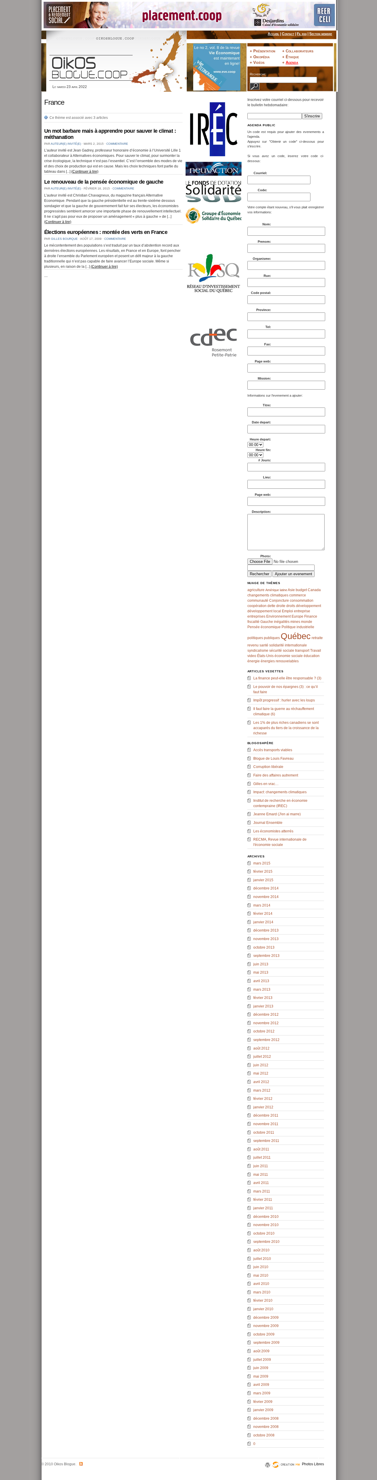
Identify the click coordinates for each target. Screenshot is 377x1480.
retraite (317, 638)
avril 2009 (261, 1385)
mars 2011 (261, 1191)
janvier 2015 (263, 880)
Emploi (287, 611)
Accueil (273, 34)
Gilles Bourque (64, 238)
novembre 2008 (266, 1427)
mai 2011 (260, 1175)
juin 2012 (260, 1065)
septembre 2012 (266, 1040)
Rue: (267, 275)
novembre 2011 (265, 1124)
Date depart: (261, 422)
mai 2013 (260, 972)
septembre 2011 (266, 1141)
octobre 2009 (264, 1334)
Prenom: (264, 241)
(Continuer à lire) (84, 171)
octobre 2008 (264, 1435)
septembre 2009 (266, 1343)
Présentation (264, 51)
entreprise (302, 611)
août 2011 (261, 1149)
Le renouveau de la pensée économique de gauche (103, 182)
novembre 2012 (266, 1023)
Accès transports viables (272, 750)
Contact (288, 34)
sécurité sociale (281, 650)
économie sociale (289, 656)
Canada (314, 590)
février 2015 (262, 871)
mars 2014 (261, 905)
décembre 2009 (266, 1318)
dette (271, 606)
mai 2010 (260, 1275)
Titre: (267, 405)
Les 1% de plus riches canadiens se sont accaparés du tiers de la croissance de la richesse (286, 728)
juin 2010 (260, 1267)
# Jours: (264, 460)
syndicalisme (257, 650)
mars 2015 (261, 863)
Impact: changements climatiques (280, 792)
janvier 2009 (263, 1410)
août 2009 (261, 1351)
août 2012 (261, 1048)
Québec (296, 636)
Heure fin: (263, 450)
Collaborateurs (299, 51)
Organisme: (262, 258)
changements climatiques (267, 595)
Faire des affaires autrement (275, 775)
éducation (312, 656)
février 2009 (262, 1402)
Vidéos (258, 62)
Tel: (268, 327)
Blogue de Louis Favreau (273, 758)
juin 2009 (260, 1368)
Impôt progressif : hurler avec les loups (284, 700)
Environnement (278, 616)
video (251, 656)
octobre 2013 (264, 947)
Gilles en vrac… (266, 784)
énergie (253, 661)
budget (301, 590)
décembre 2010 (266, 1217)
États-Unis (265, 656)
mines (295, 622)
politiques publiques (263, 638)
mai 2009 (260, 1376)
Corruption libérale (268, 767)
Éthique (292, 57)
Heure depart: (260, 439)
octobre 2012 (264, 1031)
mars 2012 (261, 1090)
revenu (253, 645)
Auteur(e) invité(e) (66, 143)
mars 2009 (261, 1393)
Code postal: (261, 293)
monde (306, 622)
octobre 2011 (263, 1132)
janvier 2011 (263, 1208)
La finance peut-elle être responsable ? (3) (287, 678)
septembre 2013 (266, 956)
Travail (315, 650)
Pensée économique (264, 627)
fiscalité (253, 622)
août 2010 (261, 1250)
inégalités (282, 622)
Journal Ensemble (267, 823)
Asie (291, 590)
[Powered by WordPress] (267, 1472)
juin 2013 (260, 964)
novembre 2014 (266, 897)
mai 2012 (260, 1073)
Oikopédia (261, 57)
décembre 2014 (266, 888)
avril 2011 (261, 1183)
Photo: (265, 556)
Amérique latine (276, 590)
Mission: (264, 378)
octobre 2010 (264, 1233)
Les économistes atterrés (273, 831)
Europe (297, 616)
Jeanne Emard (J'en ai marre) (277, 814)
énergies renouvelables (280, 661)
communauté (257, 600)
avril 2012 (261, 1082)
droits (290, 606)
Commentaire (117, 143)
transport (302, 650)
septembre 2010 (266, 1242)
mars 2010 (261, 1292)
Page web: (263, 361)
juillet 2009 (262, 1360)
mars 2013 (261, 989)
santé (263, 645)
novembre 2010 (266, 1225)
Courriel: (261, 173)
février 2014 (262, 914)
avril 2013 (261, 981)
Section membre (320, 34)
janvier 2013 (263, 1006)
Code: (263, 190)
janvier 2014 (263, 922)
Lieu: (267, 477)
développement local (264, 611)
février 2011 (262, 1200)
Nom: (266, 224)
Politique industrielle (298, 627)
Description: (261, 511)
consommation (301, 600)
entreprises (256, 616)
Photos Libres (313, 1464)
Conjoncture (279, 600)
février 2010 (262, 1300)
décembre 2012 (266, 1014)
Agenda (292, 62)
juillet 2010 (262, 1259)
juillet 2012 (262, 1057)
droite (280, 606)
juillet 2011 (262, 1157)
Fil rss (302, 34)
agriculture (255, 590)
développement (308, 606)
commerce (297, 595)
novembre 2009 (266, 1326)
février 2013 (262, 998)
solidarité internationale (288, 645)
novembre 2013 (266, 939)
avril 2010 (261, 1284)
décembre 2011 (265, 1115)
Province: (263, 310)
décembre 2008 (266, 1418)
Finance (310, 616)
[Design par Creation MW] (286, 1472)
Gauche (266, 622)
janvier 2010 (263, 1309)
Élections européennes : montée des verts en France (106, 232)
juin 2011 (260, 1166)
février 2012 (262, 1099)
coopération (257, 606)
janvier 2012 (263, 1107)
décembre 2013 (266, 930)
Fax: (267, 344)
